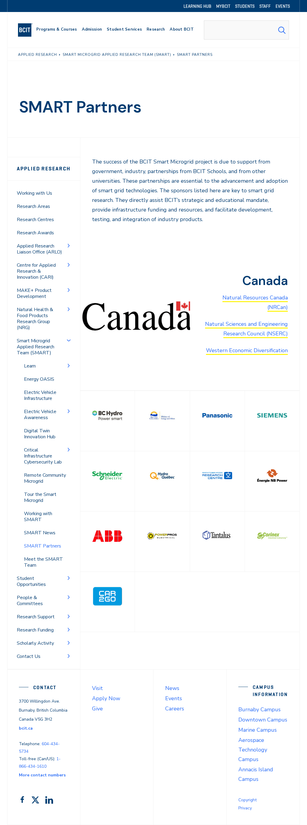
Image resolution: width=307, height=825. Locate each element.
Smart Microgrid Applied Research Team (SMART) (35, 347)
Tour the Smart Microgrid (40, 497)
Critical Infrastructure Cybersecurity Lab (43, 456)
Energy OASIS (39, 379)
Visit (97, 688)
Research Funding (35, 630)
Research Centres (35, 219)
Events (173, 698)
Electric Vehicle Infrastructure (40, 395)
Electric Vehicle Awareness (40, 414)
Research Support (36, 617)
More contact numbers (42, 775)
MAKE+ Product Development (34, 293)
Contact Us (28, 656)
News (172, 688)
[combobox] (246, 30)
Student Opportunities (31, 581)
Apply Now (106, 698)
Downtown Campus (262, 719)
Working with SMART (38, 516)
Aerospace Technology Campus (252, 749)
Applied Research (43, 169)
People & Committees (30, 600)
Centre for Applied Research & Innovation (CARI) (36, 271)
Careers (174, 708)
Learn (30, 366)
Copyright (247, 800)
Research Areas (33, 206)
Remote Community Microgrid (45, 478)
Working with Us (34, 193)
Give (97, 708)
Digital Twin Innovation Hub (39, 434)
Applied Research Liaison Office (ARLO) (39, 249)
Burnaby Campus (259, 709)
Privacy (245, 808)
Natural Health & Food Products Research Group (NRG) (35, 318)
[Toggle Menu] (68, 245)
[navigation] (27, 30)
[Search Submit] (282, 30)
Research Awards (35, 233)
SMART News (39, 533)
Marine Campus (257, 730)
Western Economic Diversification (247, 350)
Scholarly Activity (35, 643)
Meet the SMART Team (43, 562)
